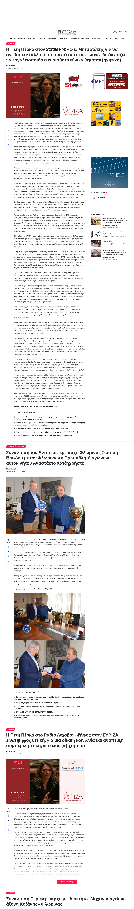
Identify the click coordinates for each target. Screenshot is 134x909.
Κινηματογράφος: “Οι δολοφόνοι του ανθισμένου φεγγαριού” (38, 703)
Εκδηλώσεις (106, 225)
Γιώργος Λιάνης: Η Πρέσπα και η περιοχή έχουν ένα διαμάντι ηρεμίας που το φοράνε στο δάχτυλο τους (114, 252)
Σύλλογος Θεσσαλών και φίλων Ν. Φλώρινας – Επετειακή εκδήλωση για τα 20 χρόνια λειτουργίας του (115, 220)
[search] (116, 32)
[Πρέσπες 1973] (96, 243)
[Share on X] (8, 135)
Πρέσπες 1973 (107, 241)
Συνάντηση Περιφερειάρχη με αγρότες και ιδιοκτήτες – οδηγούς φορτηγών (43, 428)
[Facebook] (100, 198)
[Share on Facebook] (8, 130)
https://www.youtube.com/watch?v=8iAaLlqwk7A (33, 589)
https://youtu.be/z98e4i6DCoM (44, 406)
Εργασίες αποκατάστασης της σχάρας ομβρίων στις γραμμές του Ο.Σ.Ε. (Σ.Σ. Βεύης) (47, 432)
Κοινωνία (105, 236)
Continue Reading (67, 882)
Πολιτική (11, 43)
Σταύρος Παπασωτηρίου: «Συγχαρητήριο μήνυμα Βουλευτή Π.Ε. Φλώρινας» (44, 435)
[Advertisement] (59, 13)
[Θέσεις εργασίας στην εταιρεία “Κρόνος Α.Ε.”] (96, 234)
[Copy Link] (8, 139)
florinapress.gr (11, 65)
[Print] (8, 144)
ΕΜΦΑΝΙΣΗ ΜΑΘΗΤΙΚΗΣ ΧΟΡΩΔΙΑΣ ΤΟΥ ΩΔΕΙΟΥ (34, 712)
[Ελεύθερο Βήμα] (67, 32)
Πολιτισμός (114, 225)
